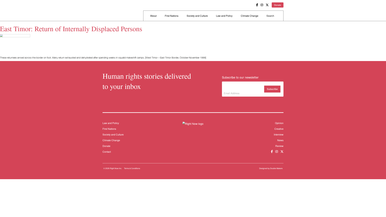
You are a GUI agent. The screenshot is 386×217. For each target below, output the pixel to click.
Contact (107, 151)
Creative (278, 129)
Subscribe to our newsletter (236, 87)
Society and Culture (197, 15)
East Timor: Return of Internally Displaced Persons (71, 28)
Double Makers (276, 168)
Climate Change (249, 15)
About (153, 15)
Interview (278, 134)
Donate (277, 4)
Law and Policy (224, 15)
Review (279, 146)
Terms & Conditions (132, 168)
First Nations (171, 15)
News (280, 140)
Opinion (279, 123)
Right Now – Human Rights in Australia (114, 11)
